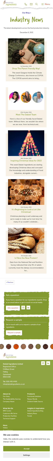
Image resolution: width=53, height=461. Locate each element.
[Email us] (31, 4)
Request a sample (14, 333)
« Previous (9, 282)
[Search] (37, 4)
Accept (26, 449)
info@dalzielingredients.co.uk (14, 384)
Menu (47, 4)
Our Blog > (26, 13)
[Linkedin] (28, 308)
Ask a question (13, 308)
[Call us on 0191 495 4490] (25, 4)
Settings (26, 455)
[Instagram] (23, 308)
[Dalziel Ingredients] (10, 6)
